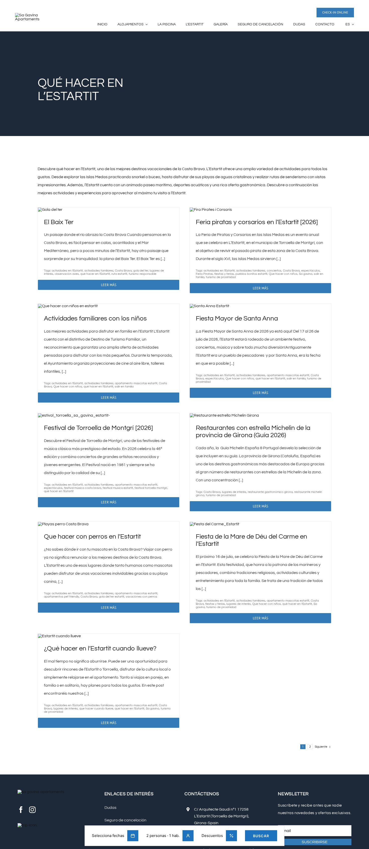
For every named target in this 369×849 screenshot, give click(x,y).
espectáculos (310, 270)
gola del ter (140, 270)
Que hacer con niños (283, 274)
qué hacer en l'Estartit (95, 274)
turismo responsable (142, 274)
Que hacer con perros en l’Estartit (92, 536)
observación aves (67, 274)
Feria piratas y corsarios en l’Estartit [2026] (257, 222)
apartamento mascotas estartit (136, 383)
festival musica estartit (118, 488)
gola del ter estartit (111, 596)
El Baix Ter (59, 222)
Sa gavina (305, 274)
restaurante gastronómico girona (270, 492)
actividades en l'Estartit (67, 270)
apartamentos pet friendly (61, 596)
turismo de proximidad (221, 277)
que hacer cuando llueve (96, 708)
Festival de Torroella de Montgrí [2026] (98, 428)
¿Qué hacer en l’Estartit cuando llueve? (100, 648)
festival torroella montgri (151, 488)
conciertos (274, 270)
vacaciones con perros (141, 596)
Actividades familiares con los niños (95, 318)
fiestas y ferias (224, 274)
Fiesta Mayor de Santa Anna (237, 318)
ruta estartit (119, 274)
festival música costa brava (82, 488)
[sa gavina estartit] (35, 15)
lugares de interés (234, 492)
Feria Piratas (204, 274)
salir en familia (124, 386)
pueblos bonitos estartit (251, 274)
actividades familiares (98, 270)
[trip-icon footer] (27, 825)
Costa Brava (123, 270)
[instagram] (32, 809)
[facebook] (21, 809)
